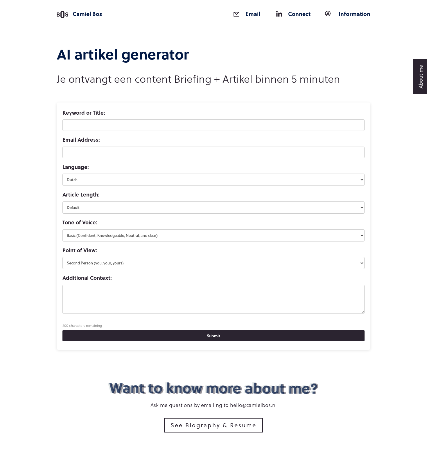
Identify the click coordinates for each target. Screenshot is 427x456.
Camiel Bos (87, 14)
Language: (75, 167)
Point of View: (79, 250)
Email (252, 14)
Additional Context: (87, 278)
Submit (213, 335)
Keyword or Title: (83, 112)
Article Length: (81, 194)
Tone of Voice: (79, 222)
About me (420, 77)
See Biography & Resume (213, 425)
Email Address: (81, 139)
